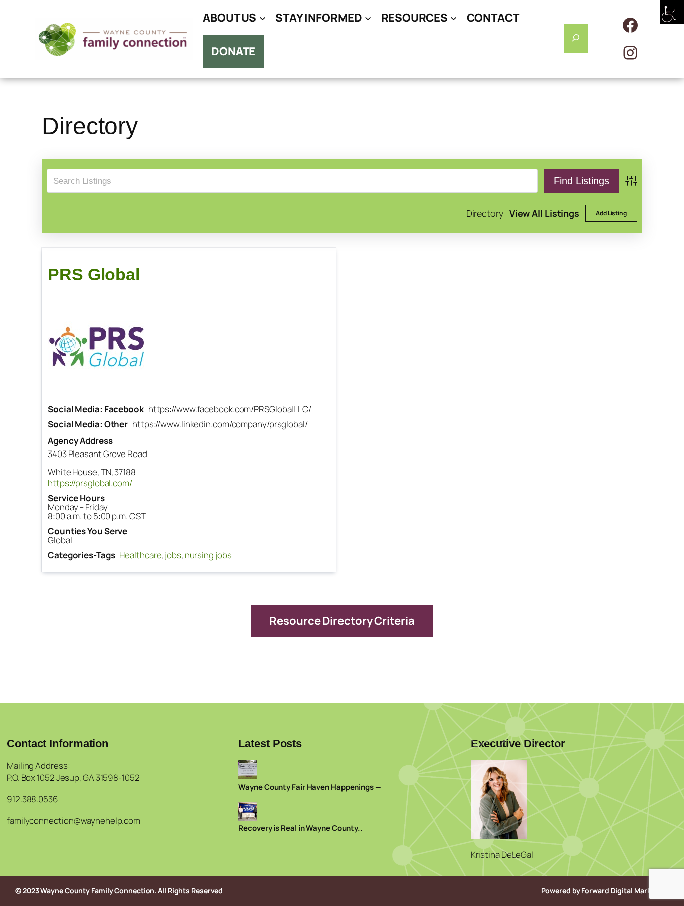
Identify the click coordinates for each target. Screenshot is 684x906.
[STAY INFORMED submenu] (368, 18)
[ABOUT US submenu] (262, 18)
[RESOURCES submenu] (453, 18)
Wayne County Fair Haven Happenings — (309, 787)
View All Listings (544, 213)
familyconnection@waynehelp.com (73, 820)
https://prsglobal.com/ (90, 483)
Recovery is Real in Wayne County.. (300, 828)
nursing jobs (208, 555)
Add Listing (611, 213)
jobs (173, 555)
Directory (484, 213)
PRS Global (94, 274)
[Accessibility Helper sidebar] (672, 12)
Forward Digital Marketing (625, 890)
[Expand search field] (576, 38)
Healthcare (140, 555)
